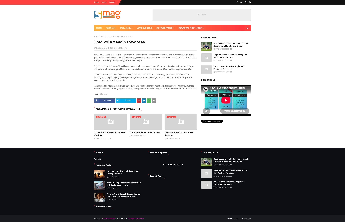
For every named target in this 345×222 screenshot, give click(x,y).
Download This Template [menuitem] (190, 28)
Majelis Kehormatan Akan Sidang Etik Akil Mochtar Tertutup (230, 56)
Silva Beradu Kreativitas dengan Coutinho (109, 133)
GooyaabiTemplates (136, 218)
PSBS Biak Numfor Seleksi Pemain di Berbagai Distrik (123, 172)
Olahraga (105, 36)
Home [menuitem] (99, 28)
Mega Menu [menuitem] (125, 28)
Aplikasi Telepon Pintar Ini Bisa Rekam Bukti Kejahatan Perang (124, 183)
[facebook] (237, 2)
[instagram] (245, 2)
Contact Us (246, 218)
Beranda (97, 36)
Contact (112, 2)
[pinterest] (249, 2)
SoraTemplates (109, 218)
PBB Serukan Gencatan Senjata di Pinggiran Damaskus (229, 67)
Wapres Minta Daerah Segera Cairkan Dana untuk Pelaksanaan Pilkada (123, 195)
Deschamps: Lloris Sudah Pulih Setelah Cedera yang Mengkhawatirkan (231, 44)
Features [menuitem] (110, 28)
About (104, 2)
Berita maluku (101, 48)
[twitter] (241, 2)
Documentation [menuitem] (164, 28)
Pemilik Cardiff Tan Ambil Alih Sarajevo (179, 133)
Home (96, 2)
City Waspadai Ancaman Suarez (145, 132)
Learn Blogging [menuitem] (144, 28)
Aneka (98, 159)
